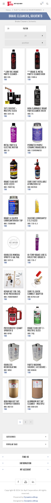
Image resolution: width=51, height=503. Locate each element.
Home (8, 10)
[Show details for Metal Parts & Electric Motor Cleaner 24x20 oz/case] (14, 133)
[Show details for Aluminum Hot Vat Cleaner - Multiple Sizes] (37, 389)
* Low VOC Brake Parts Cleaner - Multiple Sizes (11, 74)
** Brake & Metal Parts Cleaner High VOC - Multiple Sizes (36, 74)
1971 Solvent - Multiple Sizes (10, 109)
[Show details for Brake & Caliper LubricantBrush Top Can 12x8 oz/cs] (14, 206)
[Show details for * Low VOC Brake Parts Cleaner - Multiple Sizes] (14, 59)
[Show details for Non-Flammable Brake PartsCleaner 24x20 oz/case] (37, 96)
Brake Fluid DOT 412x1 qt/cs (11, 182)
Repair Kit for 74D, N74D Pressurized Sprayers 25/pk (12, 294)
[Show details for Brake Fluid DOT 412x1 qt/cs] (14, 169)
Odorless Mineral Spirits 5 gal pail (12, 256)
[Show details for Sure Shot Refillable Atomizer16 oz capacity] (37, 169)
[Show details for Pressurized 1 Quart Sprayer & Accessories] (14, 316)
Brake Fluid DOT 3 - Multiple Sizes (36, 329)
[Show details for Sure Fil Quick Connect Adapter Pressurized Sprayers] (37, 279)
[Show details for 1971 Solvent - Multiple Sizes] (14, 96)
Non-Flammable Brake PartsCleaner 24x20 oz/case (37, 111)
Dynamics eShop (31, 497)
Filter (25, 28)
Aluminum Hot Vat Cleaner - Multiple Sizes (35, 403)
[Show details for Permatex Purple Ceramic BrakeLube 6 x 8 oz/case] (37, 133)
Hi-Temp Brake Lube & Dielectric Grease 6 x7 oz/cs (37, 257)
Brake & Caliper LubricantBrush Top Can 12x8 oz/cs (13, 220)
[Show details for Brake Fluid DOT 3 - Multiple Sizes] (37, 316)
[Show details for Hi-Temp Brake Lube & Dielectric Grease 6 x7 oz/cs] (37, 242)
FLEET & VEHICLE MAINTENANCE (28, 10)
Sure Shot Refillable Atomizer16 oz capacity (37, 184)
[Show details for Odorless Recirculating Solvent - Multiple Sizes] (14, 352)
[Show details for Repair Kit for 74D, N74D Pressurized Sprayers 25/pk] (14, 279)
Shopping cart (42, 2)
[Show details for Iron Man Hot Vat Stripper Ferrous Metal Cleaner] (14, 389)
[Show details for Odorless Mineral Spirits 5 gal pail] (14, 242)
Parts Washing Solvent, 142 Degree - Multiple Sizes (37, 367)
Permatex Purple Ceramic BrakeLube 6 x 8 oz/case (36, 147)
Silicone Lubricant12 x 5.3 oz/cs (36, 219)
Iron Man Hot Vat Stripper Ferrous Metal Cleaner (12, 403)
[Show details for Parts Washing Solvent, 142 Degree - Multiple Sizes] (37, 352)
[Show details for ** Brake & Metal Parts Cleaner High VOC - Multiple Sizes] (37, 59)
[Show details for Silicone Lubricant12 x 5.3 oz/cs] (37, 206)
